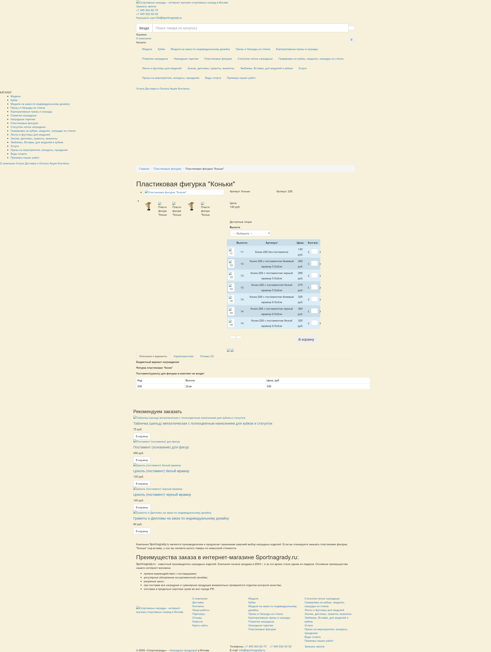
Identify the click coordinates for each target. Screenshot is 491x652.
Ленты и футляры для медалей (162, 68)
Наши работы (200, 610)
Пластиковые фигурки (218, 58)
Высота (235, 227)
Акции (173, 88)
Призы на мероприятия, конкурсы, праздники (170, 78)
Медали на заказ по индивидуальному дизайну (200, 49)
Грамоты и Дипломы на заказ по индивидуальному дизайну (181, 518)
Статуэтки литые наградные (255, 58)
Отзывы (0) (207, 356)
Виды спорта (213, 78)
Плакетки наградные (155, 58)
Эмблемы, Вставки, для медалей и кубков (266, 68)
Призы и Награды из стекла (253, 49)
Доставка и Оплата (157, 88)
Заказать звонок (146, 6)
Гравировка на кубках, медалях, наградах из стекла (311, 58)
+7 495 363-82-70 (147, 10)
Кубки (161, 49)
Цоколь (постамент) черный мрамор (162, 494)
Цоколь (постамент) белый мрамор (161, 470)
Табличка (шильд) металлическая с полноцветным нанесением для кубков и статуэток (202, 423)
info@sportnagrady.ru (169, 18)
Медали (147, 49)
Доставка (198, 602)
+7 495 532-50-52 (147, 14)
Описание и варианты (153, 356)
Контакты (183, 88)
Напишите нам (145, 18)
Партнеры (198, 614)
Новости (197, 621)
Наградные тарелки (186, 58)
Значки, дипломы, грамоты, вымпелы (210, 68)
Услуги (302, 68)
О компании (143, 38)
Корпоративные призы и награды (297, 49)
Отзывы (197, 617)
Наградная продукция (183, 650)
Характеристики (184, 356)
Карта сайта (200, 625)
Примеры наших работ (241, 78)
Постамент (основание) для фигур (161, 446)
